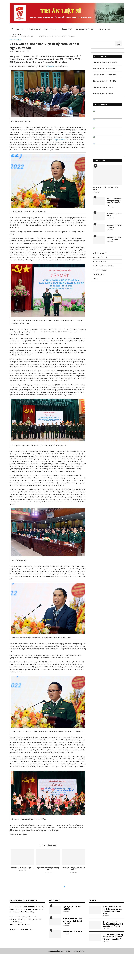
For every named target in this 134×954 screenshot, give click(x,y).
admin (17, 51)
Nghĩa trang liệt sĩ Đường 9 (114, 226)
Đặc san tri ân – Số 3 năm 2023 (105, 62)
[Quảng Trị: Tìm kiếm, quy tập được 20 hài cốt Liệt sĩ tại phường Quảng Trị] (95, 925)
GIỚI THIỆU (20, 29)
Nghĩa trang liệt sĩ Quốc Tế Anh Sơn (114, 238)
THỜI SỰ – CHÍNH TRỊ (34, 29)
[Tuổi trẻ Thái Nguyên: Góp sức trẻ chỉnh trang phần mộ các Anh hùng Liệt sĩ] (95, 937)
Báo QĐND (50, 66)
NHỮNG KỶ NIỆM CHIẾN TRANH (103, 266)
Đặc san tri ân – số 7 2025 (103, 87)
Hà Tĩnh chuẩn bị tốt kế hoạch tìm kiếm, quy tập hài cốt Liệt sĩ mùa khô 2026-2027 (112, 910)
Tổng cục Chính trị (59, 140)
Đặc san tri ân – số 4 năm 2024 (104, 68)
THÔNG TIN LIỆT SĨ (65, 29)
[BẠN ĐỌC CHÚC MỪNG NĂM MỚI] (107, 175)
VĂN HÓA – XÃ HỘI (16, 35)
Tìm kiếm (118, 44)
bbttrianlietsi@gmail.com (21, 924)
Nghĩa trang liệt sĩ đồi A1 (114, 214)
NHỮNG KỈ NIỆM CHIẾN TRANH (85, 29)
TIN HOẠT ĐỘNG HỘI (49, 29)
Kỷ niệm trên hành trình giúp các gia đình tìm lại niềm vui (114, 201)
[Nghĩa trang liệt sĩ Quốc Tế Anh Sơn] (99, 240)
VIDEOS (95, 279)
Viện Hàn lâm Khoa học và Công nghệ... (48, 869)
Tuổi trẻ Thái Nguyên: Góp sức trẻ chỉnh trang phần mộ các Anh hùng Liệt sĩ (113, 937)
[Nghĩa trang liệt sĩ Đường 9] (99, 228)
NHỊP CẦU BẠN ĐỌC (104, 29)
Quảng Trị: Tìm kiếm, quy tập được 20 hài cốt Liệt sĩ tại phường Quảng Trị (113, 924)
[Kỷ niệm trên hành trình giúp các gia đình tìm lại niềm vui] (99, 201)
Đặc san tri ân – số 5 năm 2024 (104, 75)
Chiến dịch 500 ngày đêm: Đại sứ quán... (73, 869)
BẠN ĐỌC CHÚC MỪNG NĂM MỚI (105, 188)
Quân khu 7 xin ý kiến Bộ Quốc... (22, 868)
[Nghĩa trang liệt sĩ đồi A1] (99, 216)
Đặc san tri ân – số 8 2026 (103, 93)
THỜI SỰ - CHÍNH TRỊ (15, 40)
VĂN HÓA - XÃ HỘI (99, 274)
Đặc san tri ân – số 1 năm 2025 (104, 81)
